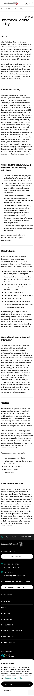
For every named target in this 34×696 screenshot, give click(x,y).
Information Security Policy (13, 678)
